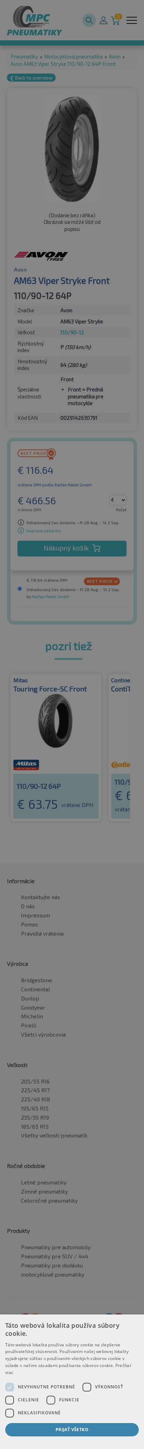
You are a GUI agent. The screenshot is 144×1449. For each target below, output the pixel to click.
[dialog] (72, 1381)
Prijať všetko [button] (72, 1430)
